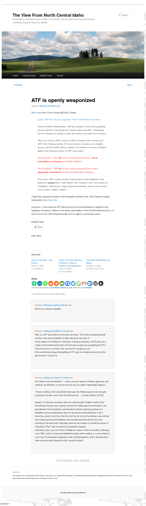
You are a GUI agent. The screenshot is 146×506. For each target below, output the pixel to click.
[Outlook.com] (89, 283)
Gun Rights (54, 287)
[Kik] (100, 283)
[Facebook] (67, 283)
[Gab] (34, 283)
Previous (17, 85)
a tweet (38, 112)
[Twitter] (73, 283)
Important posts (29, 75)
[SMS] (78, 283)
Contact (60, 75)
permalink (88, 287)
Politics (63, 287)
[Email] (61, 283)
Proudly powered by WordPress (73, 492)
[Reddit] (50, 283)
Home (15, 75)
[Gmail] (84, 283)
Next (130, 85)
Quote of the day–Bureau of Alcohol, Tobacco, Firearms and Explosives (70, 263)
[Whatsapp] (45, 283)
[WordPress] (95, 283)
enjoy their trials (50, 199)
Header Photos (46, 75)
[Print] (56, 283)
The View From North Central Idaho (48, 15)
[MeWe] (39, 283)
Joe (58, 106)
